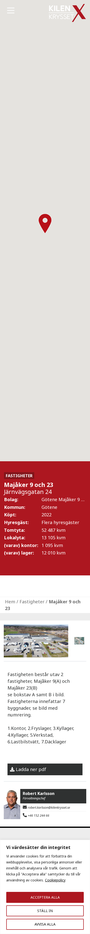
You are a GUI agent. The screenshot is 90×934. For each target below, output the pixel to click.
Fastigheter (32, 602)
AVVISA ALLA (45, 924)
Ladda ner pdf (31, 769)
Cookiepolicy (55, 880)
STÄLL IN (45, 910)
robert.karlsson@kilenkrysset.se (49, 807)
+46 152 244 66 (38, 815)
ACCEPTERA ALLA (45, 897)
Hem (10, 602)
